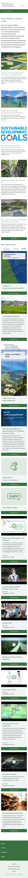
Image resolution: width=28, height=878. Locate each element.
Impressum (14, 864)
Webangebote (8, 852)
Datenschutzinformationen (14, 866)
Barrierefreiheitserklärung (14, 869)
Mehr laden (14, 238)
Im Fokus (7, 847)
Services (7, 843)
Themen (5, 11)
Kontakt (7, 856)
